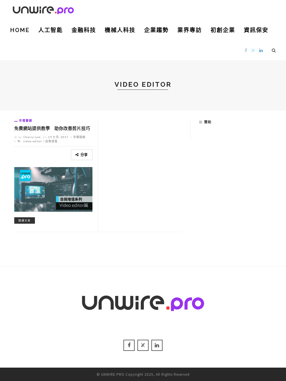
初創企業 (223, 30)
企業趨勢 (156, 30)
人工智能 (50, 30)
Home (20, 30)
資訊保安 (256, 30)
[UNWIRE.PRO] (43, 9)
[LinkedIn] (261, 50)
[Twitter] (253, 50)
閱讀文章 (24, 220)
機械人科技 (120, 30)
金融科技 (84, 30)
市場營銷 (25, 120)
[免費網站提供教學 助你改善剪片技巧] (53, 188)
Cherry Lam (32, 137)
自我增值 (51, 141)
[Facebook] (246, 50)
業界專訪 (189, 30)
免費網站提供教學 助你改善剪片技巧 (52, 128)
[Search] (274, 50)
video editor (32, 141)
